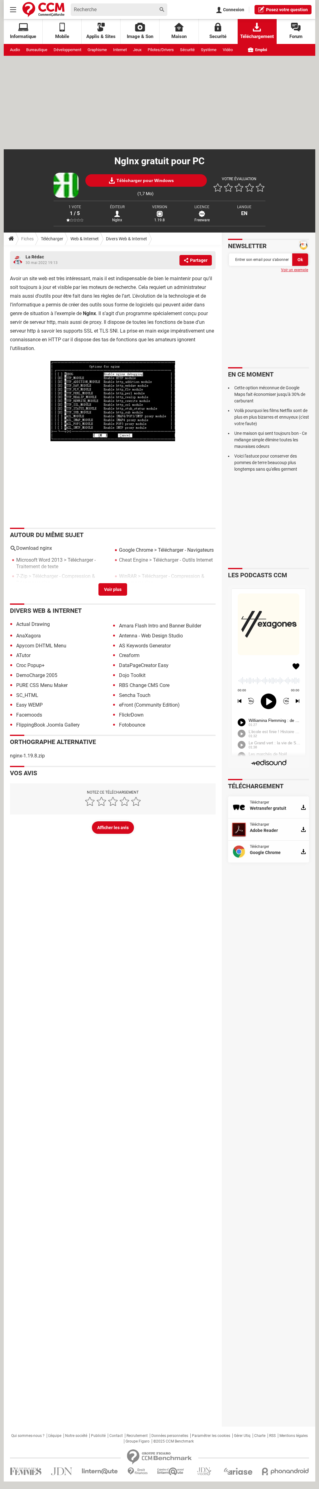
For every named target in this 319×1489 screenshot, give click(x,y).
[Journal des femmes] (25, 1471)
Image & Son (140, 36)
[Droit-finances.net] (137, 1471)
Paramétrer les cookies (211, 1436)
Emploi (260, 49)
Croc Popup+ (30, 665)
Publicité (98, 1436)
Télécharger (52, 238)
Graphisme (97, 49)
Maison (179, 36)
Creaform (129, 655)
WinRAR (128, 576)
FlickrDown (131, 715)
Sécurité (187, 49)
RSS (272, 1436)
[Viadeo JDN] (204, 1471)
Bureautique (36, 49)
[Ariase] (238, 1471)
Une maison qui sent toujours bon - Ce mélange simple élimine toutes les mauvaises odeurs (270, 440)
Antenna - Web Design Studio (151, 636)
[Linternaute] (100, 1471)
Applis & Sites (101, 36)
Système (209, 49)
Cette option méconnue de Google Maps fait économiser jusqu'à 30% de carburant (269, 394)
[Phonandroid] (285, 1471)
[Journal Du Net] (61, 1471)
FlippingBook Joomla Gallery (48, 725)
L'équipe (54, 1436)
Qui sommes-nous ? (28, 1436)
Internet (120, 49)
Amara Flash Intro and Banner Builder (160, 626)
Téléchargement (257, 36)
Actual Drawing (33, 624)
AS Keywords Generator (145, 646)
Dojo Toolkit (132, 675)
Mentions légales (293, 1436)
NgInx (117, 220)
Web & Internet (84, 238)
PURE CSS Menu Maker (42, 685)
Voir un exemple (294, 270)
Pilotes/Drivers (161, 49)
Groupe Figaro (138, 1441)
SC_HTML (27, 695)
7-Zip (21, 576)
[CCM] (43, 9)
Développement (67, 49)
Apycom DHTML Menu (41, 646)
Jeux (137, 49)
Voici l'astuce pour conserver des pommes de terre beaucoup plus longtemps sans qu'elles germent (265, 463)
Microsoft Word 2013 (39, 560)
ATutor (23, 655)
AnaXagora (28, 636)
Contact (116, 1436)
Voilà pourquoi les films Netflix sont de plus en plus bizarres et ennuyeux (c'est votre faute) (271, 417)
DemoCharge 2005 (36, 675)
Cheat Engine (133, 560)
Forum (295, 36)
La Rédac (35, 256)
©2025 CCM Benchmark (173, 1441)
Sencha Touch (134, 695)
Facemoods (29, 715)
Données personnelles (169, 1436)
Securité (217, 36)
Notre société (76, 1436)
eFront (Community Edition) (149, 705)
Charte (259, 1436)
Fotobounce (132, 725)
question (287, 9)
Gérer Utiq (242, 1436)
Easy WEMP (29, 705)
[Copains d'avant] (170, 1471)
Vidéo (228, 49)
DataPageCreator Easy (144, 665)
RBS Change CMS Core (144, 685)
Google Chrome (136, 550)
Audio (15, 49)
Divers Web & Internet (126, 238)
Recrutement (137, 1436)
